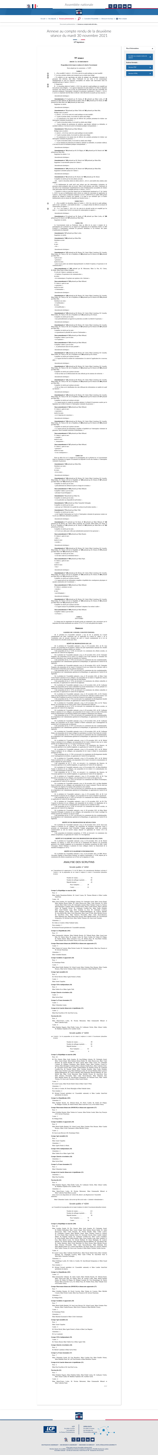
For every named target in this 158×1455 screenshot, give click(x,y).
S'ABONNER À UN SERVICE (86, 1444)
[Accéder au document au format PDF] (139, 67)
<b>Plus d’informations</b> (140, 48)
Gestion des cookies (103, 1449)
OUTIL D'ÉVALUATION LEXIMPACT (105, 1444)
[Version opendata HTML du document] (139, 73)
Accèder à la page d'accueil (79, 11)
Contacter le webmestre (86, 1449)
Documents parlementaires (67, 24)
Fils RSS (95, 1449)
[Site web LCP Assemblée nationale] (61, 1429)
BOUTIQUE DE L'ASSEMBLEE (49, 1444)
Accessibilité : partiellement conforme (69, 1449)
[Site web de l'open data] (97, 1429)
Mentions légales (54, 1449)
